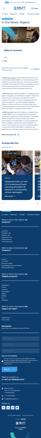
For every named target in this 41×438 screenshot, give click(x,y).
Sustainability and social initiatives (12, 265)
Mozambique (5, 291)
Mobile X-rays (6, 235)
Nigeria (4, 294)
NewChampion (11, 78)
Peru (3, 298)
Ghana (4, 287)
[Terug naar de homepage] (20, 423)
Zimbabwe (5, 300)
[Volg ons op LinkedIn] (12, 407)
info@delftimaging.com (11, 399)
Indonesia (5, 289)
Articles (22, 14)
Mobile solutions (6, 239)
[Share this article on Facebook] (18, 134)
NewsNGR (10, 112)
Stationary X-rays (7, 237)
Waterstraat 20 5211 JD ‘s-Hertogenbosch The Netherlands (12, 390)
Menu (36, 8)
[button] (37, 203)
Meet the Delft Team (8, 267)
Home (6, 14)
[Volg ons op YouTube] (17, 407)
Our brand (5, 261)
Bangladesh (5, 285)
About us (4, 259)
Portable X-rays (6, 233)
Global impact (6, 317)
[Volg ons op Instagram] (8, 407)
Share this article (8, 135)
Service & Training (7, 263)
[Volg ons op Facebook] (3, 407)
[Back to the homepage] (19, 8)
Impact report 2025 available (20, 2)
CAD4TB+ (5, 231)
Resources (13, 14)
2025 (5, 61)
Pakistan (4, 296)
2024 (5, 57)
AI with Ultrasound (7, 241)
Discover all (6, 147)
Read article (9, 196)
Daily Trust (10, 93)
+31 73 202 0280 (9, 396)
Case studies (5, 320)
